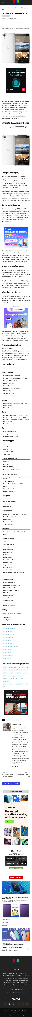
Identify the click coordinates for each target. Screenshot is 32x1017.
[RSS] (18, 1004)
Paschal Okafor (7, 20)
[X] (7, 24)
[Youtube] (27, 1004)
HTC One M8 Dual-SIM (10, 646)
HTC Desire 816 (8, 637)
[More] (22, 24)
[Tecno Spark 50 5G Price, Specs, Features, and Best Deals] (16, 910)
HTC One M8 (7, 643)
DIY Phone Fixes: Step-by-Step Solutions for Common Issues (15, 898)
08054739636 (18, 989)
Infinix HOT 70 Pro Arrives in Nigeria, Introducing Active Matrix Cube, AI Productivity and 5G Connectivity (13, 946)
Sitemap (13, 1012)
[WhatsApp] (14, 24)
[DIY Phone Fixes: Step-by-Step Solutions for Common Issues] (16, 887)
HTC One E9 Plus (8, 634)
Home (3, 8)
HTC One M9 (7, 631)
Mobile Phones (10, 8)
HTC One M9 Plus (9, 628)
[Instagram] (9, 1004)
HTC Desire (18, 720)
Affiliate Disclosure (22, 1010)
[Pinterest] (10, 24)
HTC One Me (7, 649)
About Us (19, 1012)
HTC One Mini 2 (8, 640)
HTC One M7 (7, 652)
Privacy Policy (13, 1010)
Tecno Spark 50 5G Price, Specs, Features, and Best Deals (15, 921)
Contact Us (24, 1012)
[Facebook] (3, 24)
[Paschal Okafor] (7, 745)
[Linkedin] (18, 24)
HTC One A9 (7, 658)
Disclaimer (7, 1012)
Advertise (6, 1010)
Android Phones (10, 720)
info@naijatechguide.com (19, 993)
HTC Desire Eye (8, 655)
